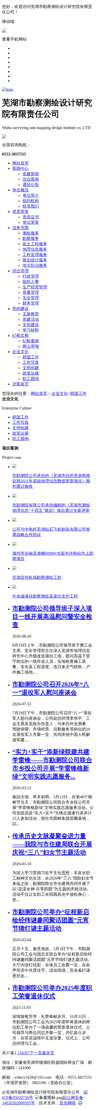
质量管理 (31, 292)
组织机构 (31, 201)
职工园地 (31, 378)
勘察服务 (31, 238)
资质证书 (31, 217)
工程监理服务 (35, 254)
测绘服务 (31, 233)
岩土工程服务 (35, 244)
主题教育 (31, 314)
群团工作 (31, 357)
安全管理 (31, 298)
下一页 (36, 1053)
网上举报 (31, 346)
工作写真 (31, 362)
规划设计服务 (35, 260)
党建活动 (31, 319)
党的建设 (20, 308)
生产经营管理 (35, 287)
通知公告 (31, 184)
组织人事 (31, 281)
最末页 (48, 1053)
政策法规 (31, 373)
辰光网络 (67, 1103)
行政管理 (31, 276)
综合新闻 (31, 179)
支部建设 (31, 325)
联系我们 (31, 206)
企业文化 (20, 351)
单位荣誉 (31, 222)
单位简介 (31, 195)
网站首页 (20, 163)
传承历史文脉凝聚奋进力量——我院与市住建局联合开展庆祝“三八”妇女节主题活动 (52, 844)
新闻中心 (20, 168)
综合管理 (20, 271)
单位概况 (20, 190)
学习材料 (31, 330)
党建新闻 (31, 174)
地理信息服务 (35, 249)
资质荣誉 (20, 211)
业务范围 (20, 228)
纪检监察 (20, 335)
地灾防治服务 (35, 265)
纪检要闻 (31, 341)
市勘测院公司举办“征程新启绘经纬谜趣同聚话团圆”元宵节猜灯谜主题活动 (50, 920)
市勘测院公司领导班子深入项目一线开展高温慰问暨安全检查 (52, 616)
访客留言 (20, 384)
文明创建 (31, 368)
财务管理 (31, 303)
